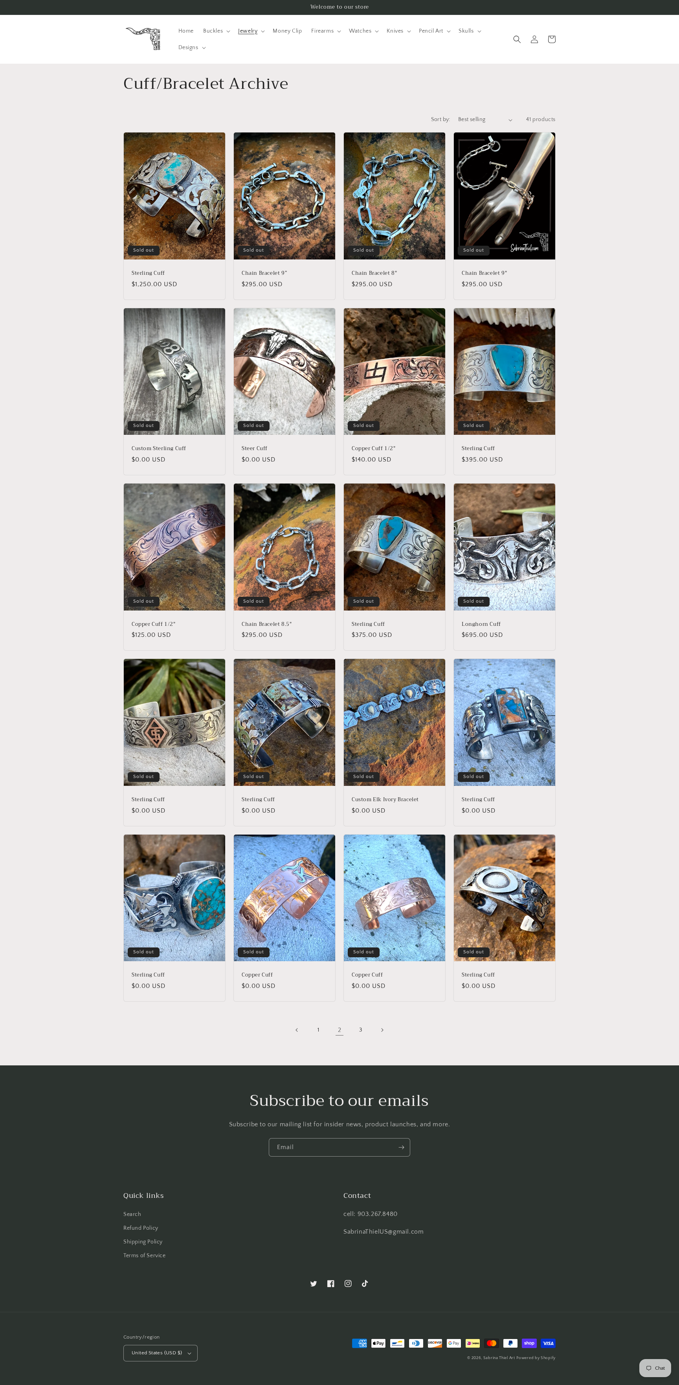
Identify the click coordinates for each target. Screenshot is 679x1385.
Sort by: (440, 119)
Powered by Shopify (536, 1358)
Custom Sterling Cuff (159, 448)
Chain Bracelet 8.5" (267, 624)
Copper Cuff (257, 975)
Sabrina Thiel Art (499, 1358)
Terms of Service (144, 1256)
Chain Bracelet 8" (374, 273)
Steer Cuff (255, 448)
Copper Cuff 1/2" (374, 448)
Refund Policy (140, 1228)
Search (132, 1214)
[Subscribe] (401, 1147)
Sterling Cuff (148, 273)
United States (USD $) (157, 1353)
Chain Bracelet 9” (264, 273)
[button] (215, 31)
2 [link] (339, 1030)
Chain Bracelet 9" (484, 273)
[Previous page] (297, 1030)
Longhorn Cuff (481, 624)
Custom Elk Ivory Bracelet (385, 799)
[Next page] (382, 1030)
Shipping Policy (143, 1242)
